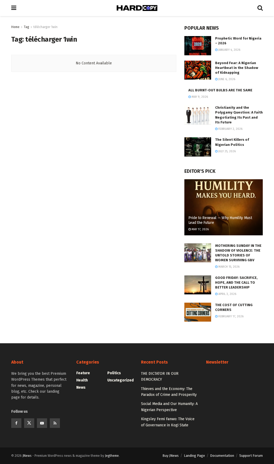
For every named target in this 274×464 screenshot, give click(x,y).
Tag (26, 27)
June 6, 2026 (226, 79)
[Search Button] (260, 8)
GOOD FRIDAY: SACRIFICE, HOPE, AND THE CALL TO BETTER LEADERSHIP (236, 282)
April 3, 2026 (227, 294)
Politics (114, 373)
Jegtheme (112, 456)
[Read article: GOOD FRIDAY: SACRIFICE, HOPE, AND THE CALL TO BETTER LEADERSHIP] (197, 285)
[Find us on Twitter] (29, 423)
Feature (83, 373)
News (81, 387)
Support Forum (251, 456)
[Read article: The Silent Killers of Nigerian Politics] (197, 147)
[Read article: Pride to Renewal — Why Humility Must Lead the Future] (223, 207)
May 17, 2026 (200, 229)
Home (15, 27)
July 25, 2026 (227, 151)
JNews (27, 456)
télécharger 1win (45, 27)
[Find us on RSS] (55, 423)
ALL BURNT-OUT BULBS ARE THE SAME (220, 90)
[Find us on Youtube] (42, 423)
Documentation (222, 456)
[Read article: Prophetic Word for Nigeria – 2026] (197, 45)
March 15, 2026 (228, 266)
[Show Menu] (13, 8)
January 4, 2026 (229, 50)
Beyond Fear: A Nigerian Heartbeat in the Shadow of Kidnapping (236, 68)
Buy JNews (170, 456)
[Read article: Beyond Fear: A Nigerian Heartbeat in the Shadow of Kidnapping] (197, 70)
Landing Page (194, 456)
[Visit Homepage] (137, 8)
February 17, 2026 (230, 316)
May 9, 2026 (199, 97)
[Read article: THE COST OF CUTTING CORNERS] (197, 312)
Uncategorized (120, 380)
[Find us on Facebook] (16, 423)
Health (82, 380)
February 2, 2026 (230, 129)
